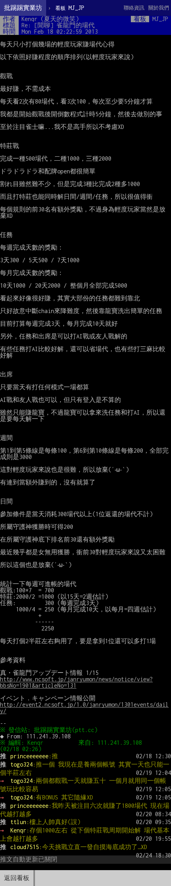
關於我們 (158, 7)
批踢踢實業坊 (23, 7)
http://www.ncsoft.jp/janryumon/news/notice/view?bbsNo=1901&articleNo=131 (76, 682)
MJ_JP (69, 7)
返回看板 (16, 877)
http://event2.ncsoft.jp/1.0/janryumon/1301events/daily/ (84, 707)
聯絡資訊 (134, 7)
